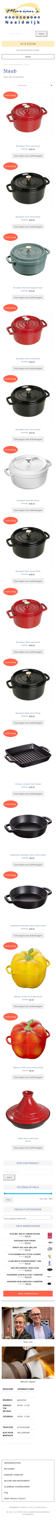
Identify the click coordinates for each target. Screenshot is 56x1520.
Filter (8, 1200)
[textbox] (28, 1218)
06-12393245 (23, 1432)
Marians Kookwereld (28, 14)
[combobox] (28, 1217)
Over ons (28, 1342)
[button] (28, 56)
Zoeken (41, 34)
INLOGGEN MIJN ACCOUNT (28, 50)
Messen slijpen (28, 1381)
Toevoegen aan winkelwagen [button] (28, 155)
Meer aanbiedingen (28, 1293)
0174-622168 (28, 43)
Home (5, 64)
